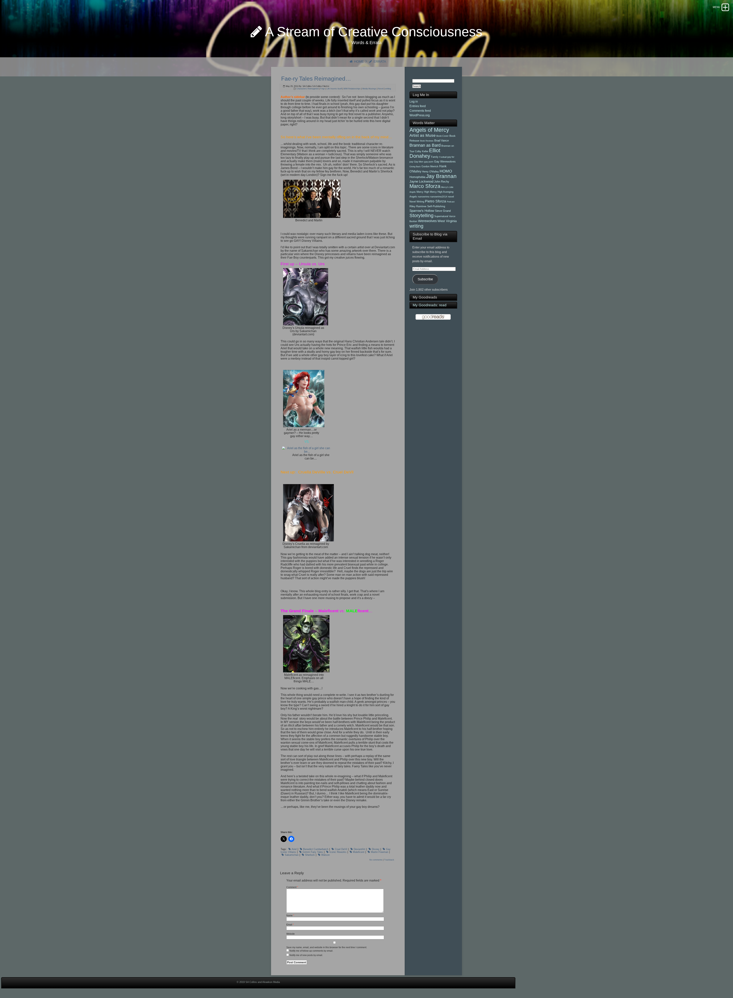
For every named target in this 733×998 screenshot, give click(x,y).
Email (290, 924)
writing (388, 88)
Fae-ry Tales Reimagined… (316, 78)
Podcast (450, 202)
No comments (375, 860)
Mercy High (423, 191)
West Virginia (447, 221)
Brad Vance (441, 140)
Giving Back (415, 166)
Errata (379, 61)
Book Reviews (427, 141)
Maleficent (358, 852)
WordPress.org (419, 115)
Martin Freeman (379, 852)
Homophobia (417, 177)
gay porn (428, 161)
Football (442, 157)
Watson (325, 854)
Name (290, 915)
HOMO (446, 171)
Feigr (322, 88)
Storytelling (421, 215)
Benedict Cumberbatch (315, 849)
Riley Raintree (417, 206)
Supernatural (441, 216)
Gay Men (418, 161)
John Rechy (441, 181)
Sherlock (310, 854)
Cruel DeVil (341, 849)
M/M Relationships (352, 88)
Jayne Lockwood (421, 181)
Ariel (294, 849)
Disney (375, 849)
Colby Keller (421, 151)
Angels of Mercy (429, 130)
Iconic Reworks (337, 852)
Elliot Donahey (424, 153)
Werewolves (427, 221)
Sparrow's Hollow (421, 211)
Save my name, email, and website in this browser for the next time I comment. (326, 947)
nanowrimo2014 (438, 196)
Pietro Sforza (435, 201)
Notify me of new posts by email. (306, 955)
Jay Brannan (441, 176)
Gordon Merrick (429, 166)
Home (358, 61)
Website (290, 933)
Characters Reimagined (307, 88)
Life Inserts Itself (334, 88)
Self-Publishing (436, 206)
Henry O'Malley (430, 171)
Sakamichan (292, 854)
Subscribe (425, 279)
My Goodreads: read (429, 305)
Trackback (389, 860)
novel (451, 196)
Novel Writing (416, 201)
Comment (292, 887)
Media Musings (369, 88)
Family (434, 156)
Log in (413, 101)
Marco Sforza (424, 186)
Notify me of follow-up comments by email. (311, 950)
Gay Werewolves (445, 161)
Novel (380, 88)
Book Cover (442, 136)
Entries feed (417, 106)
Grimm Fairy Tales (313, 852)
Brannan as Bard (425, 145)
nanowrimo (423, 196)
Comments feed (420, 110)
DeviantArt (359, 849)
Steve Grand (443, 210)
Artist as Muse (422, 135)
